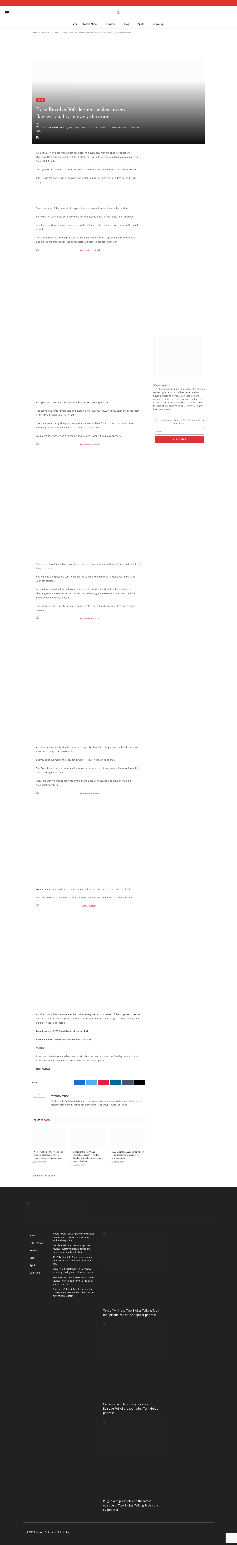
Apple (141, 23)
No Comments (119, 127)
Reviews (110, 23)
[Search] (231, 3)
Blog (126, 23)
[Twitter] (20, 170)
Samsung (158, 23)
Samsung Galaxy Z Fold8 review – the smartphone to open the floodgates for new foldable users (73, 1292)
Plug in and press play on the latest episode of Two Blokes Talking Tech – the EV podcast (130, 1505)
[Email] (20, 194)
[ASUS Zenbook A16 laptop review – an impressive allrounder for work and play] (127, 1138)
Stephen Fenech (55, 127)
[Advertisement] (86, 194)
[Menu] (7, 12)
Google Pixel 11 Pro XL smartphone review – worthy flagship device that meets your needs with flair (87, 1156)
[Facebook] (20, 161)
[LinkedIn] (20, 178)
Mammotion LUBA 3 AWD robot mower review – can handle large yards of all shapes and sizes (73, 1281)
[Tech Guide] (118, 13)
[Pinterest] (20, 186)
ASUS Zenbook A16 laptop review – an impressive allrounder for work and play (128, 1154)
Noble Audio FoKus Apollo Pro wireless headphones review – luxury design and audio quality (48, 1154)
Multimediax (63, 1532)
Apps (40, 100)
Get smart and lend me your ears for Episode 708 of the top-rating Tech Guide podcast (130, 1408)
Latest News (90, 23)
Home (74, 23)
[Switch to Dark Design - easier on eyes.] (226, 3)
